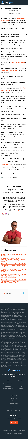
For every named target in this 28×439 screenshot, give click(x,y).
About (20, 386)
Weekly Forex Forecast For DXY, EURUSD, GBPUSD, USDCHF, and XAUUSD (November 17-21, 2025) (13, 281)
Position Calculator (7, 388)
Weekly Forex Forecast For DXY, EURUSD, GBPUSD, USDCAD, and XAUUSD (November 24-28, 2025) (13, 276)
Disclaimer (14, 430)
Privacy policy (6, 430)
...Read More (17, 211)
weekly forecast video (18, 62)
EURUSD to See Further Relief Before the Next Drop (13, 255)
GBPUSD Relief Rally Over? (11, 8)
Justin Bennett (16, 10)
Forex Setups (7, 386)
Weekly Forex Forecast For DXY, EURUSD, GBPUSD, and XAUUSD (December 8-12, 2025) (13, 265)
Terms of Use (21, 430)
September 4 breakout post (9, 70)
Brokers (20, 388)
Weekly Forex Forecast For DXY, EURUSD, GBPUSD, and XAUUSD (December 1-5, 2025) (13, 270)
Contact (20, 391)
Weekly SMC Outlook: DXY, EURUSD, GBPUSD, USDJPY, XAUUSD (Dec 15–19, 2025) (13, 260)
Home (20, 383)
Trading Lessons (7, 383)
